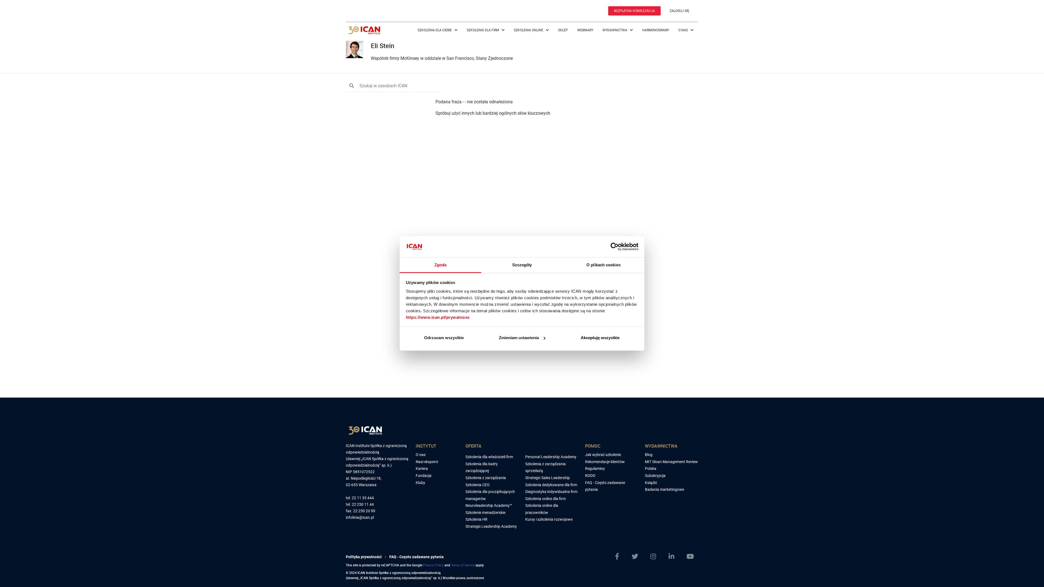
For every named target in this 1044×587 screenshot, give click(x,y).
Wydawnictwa (615, 30)
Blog (648, 454)
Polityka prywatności (364, 557)
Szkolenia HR (476, 519)
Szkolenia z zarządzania (485, 478)
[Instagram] (655, 556)
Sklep (563, 30)
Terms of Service (463, 565)
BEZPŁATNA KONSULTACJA (634, 11)
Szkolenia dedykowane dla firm (551, 485)
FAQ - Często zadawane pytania (416, 557)
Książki (651, 482)
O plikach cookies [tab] (603, 264)
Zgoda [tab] (440, 264)
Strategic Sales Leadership (547, 478)
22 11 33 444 (363, 498)
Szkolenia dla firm (483, 30)
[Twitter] (637, 556)
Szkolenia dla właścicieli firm (489, 457)
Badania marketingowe (664, 489)
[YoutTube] (692, 556)
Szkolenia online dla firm (545, 499)
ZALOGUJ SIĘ (679, 11)
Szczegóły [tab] (522, 264)
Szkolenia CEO (477, 485)
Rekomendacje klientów (605, 462)
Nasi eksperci (427, 462)
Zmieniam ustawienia (519, 337)
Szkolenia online (529, 30)
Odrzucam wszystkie (444, 337)
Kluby (420, 482)
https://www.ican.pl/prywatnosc (438, 317)
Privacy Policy (433, 565)
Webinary (585, 30)
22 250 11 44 (363, 504)
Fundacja (423, 475)
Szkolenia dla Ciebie (435, 30)
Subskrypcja (655, 475)
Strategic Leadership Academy (491, 526)
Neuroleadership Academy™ (488, 505)
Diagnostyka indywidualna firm (551, 491)
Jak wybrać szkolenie (603, 454)
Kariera (422, 468)
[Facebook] (619, 556)
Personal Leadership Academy (550, 457)
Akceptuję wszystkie (600, 337)
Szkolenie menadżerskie (485, 512)
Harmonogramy (655, 30)
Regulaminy (595, 468)
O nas (683, 30)
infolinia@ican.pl (360, 517)
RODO (590, 475)
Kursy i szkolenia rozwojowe (549, 519)
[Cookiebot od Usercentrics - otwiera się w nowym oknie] (614, 247)
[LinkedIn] (674, 556)
